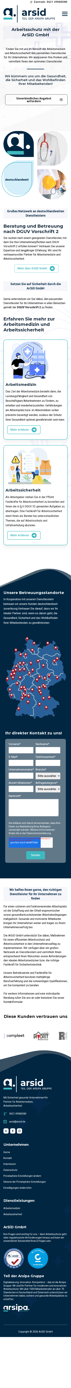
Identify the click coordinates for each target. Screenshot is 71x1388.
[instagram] (19, 1131)
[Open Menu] (65, 14)
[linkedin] (6, 1131)
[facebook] (12, 1131)
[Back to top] (64, 1381)
